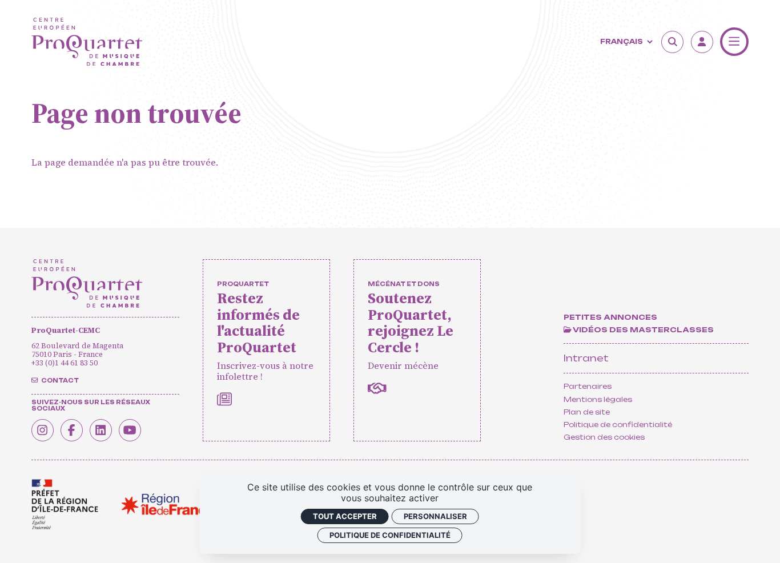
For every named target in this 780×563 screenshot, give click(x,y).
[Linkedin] (101, 430)
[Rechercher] (672, 42)
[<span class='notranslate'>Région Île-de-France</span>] (168, 504)
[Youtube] (130, 430)
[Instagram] (42, 430)
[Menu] (734, 42)
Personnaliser (435, 516)
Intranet (586, 358)
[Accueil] (87, 42)
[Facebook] (72, 430)
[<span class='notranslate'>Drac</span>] (65, 504)
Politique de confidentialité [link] (390, 535)
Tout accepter (345, 516)
